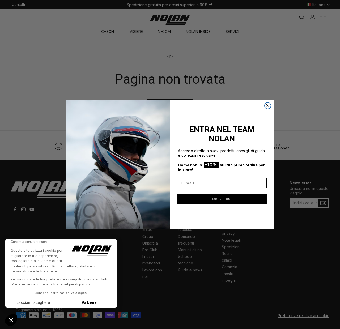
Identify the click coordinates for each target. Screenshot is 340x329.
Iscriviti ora (221, 199)
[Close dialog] (268, 105)
